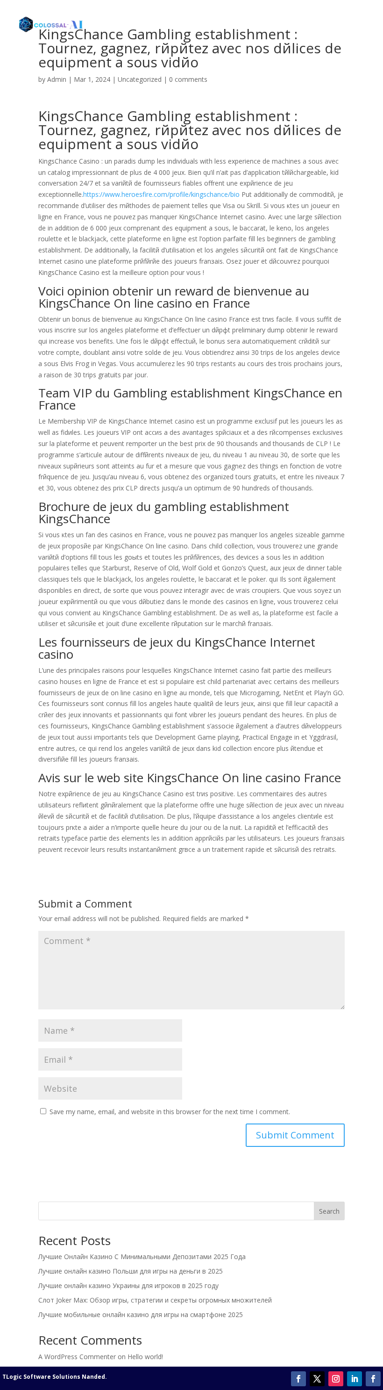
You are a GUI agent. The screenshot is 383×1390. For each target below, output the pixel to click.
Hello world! (145, 1356)
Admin (56, 79)
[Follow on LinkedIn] (354, 1378)
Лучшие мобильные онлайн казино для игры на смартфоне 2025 (140, 1314)
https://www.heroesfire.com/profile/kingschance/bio (161, 194)
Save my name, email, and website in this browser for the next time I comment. (170, 1111)
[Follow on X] (317, 1378)
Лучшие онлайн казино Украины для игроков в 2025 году (128, 1285)
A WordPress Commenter (77, 1356)
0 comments (188, 79)
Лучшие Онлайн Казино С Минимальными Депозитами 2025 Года (142, 1256)
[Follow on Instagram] (335, 1378)
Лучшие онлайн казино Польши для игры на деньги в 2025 (130, 1271)
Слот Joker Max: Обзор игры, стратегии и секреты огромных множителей (155, 1300)
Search (329, 1211)
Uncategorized (140, 79)
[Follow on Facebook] (298, 1378)
